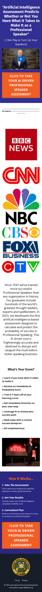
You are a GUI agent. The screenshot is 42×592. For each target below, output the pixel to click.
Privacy (24, 580)
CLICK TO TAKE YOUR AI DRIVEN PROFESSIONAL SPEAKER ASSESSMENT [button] (21, 535)
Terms (17, 580)
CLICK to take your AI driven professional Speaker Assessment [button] (21, 85)
